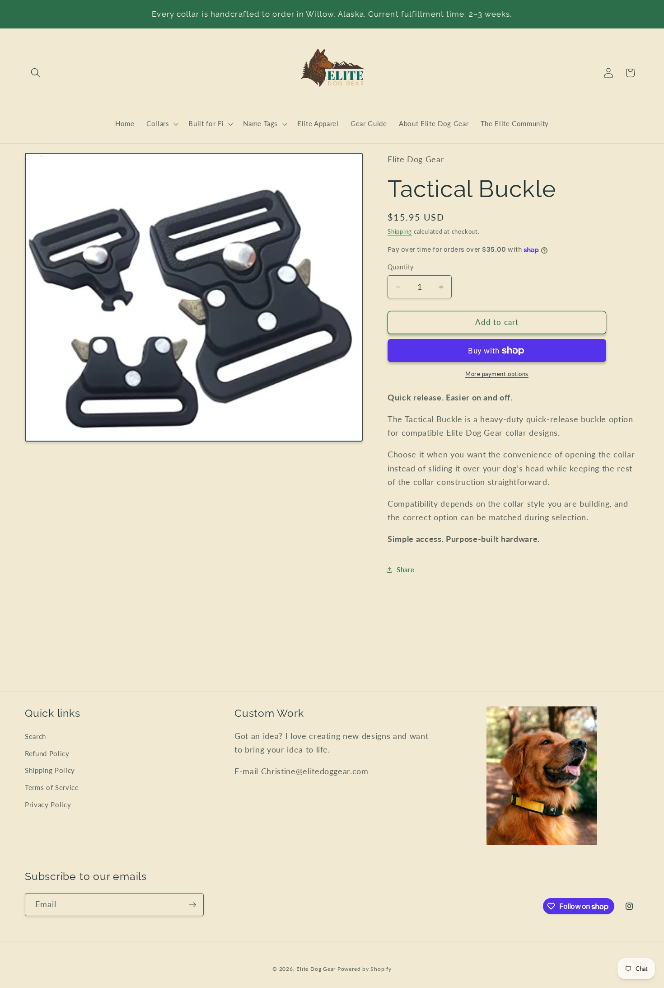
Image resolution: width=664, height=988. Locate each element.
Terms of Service (52, 787)
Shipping (400, 231)
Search (35, 736)
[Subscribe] (192, 905)
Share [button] (405, 570)
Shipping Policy (50, 770)
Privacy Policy (48, 804)
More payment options (496, 374)
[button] (36, 73)
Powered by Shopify (364, 968)
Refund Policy (47, 753)
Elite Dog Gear (316, 968)
